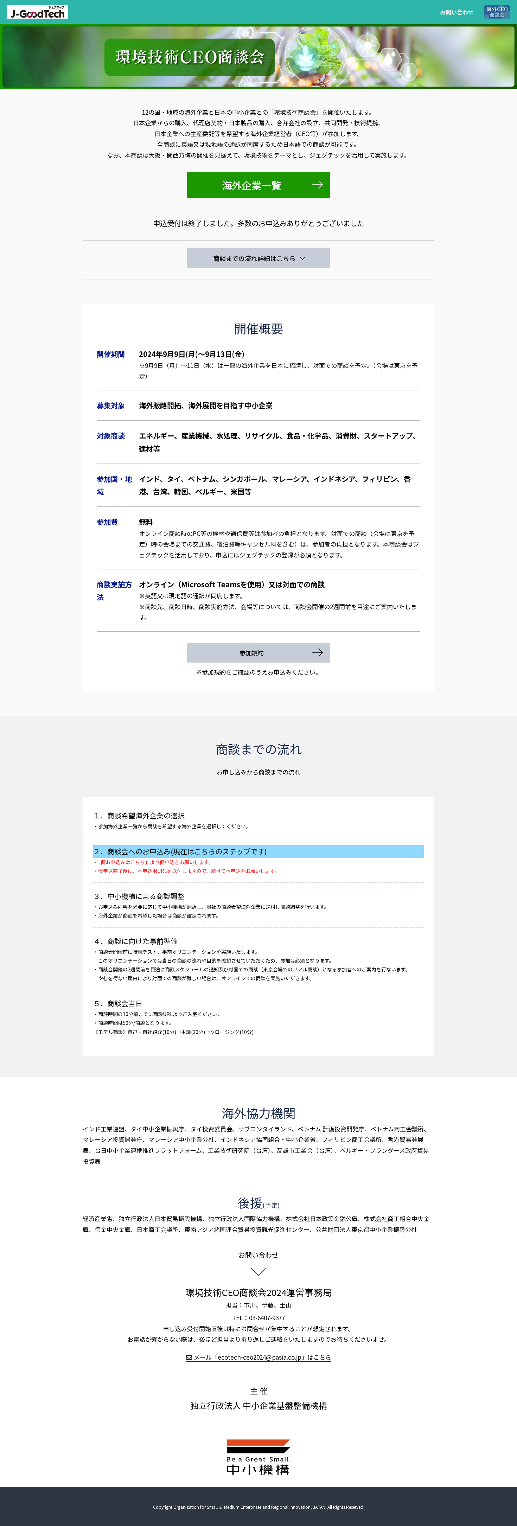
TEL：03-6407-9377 (258, 1317)
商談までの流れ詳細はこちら (254, 258)
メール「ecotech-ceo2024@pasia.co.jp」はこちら (262, 1357)
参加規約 (255, 652)
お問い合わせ (457, 12)
